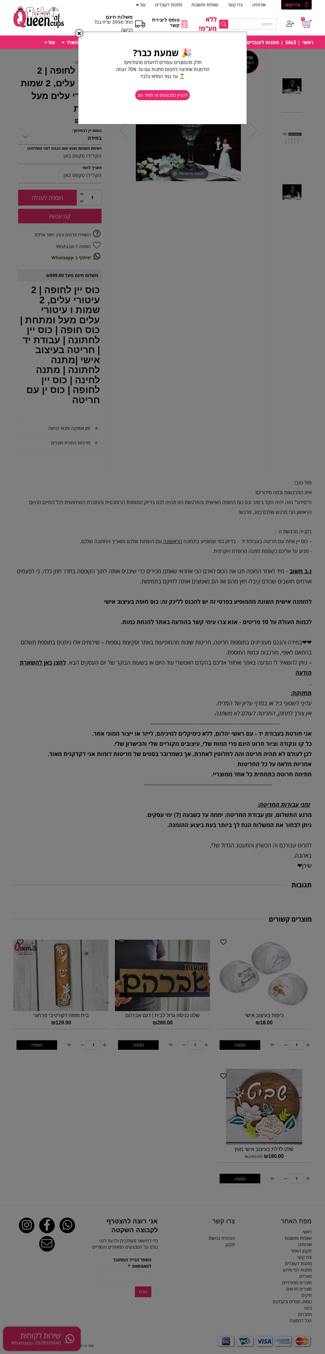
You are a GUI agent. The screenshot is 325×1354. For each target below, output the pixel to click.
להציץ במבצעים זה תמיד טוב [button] (162, 95)
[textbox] (162, 66)
